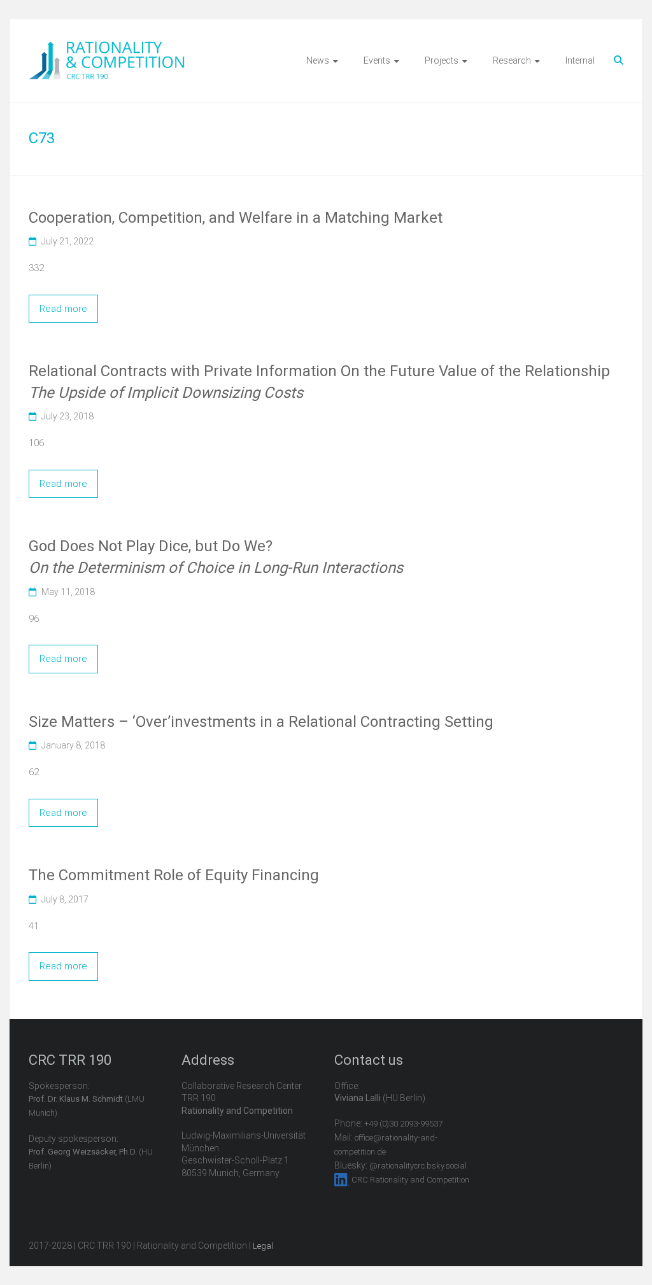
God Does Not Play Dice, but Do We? (216, 557)
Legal (263, 1246)
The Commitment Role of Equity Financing (174, 875)
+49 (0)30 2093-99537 (403, 1123)
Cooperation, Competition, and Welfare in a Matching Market (236, 218)
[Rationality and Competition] (107, 48)
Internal (580, 60)
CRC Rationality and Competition (410, 1179)
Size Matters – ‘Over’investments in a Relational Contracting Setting (261, 722)
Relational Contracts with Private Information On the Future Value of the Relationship (319, 382)
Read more (63, 308)
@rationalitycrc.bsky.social (418, 1165)
